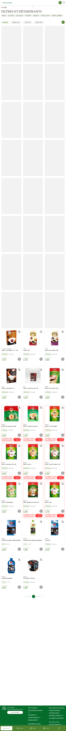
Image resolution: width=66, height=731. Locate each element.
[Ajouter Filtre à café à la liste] (62, 483)
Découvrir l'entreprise (55, 724)
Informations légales (54, 713)
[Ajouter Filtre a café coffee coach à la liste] (62, 369)
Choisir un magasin (7, 2)
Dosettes (4, 15)
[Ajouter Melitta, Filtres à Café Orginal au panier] (62, 435)
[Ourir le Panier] (64, 3)
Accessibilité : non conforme (56, 718)
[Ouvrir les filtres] (63, 22)
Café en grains (19, 15)
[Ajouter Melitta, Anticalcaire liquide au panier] (19, 587)
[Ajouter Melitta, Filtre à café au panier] (62, 511)
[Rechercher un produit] (60, 2)
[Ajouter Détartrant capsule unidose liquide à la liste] (19, 521)
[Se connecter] (59, 728)
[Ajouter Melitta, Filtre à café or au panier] (41, 473)
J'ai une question (15, 712)
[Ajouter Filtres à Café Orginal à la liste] (62, 407)
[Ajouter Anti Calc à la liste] (62, 521)
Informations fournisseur (56, 715)
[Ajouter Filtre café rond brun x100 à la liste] (19, 407)
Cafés (4, 7)
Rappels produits (33, 720)
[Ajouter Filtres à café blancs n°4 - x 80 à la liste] (19, 331)
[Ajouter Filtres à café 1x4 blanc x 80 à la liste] (62, 445)
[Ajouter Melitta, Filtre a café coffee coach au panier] (62, 397)
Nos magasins (32, 714)
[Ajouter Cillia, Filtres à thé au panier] (41, 359)
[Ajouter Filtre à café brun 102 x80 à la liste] (41, 407)
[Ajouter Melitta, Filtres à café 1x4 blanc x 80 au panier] (62, 473)
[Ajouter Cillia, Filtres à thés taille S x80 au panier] (62, 359)
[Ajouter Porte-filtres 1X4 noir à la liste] (41, 559)
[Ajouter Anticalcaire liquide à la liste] (19, 559)
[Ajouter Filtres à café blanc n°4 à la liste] (19, 369)
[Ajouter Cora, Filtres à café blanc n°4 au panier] (19, 397)
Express (34, 728)
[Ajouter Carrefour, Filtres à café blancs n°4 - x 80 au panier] (19, 359)
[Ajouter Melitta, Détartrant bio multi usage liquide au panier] (41, 549)
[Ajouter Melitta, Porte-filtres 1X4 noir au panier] (41, 587)
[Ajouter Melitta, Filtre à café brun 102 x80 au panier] (41, 435)
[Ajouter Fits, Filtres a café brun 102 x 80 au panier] (41, 397)
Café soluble (28, 15)
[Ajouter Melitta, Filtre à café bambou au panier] (19, 511)
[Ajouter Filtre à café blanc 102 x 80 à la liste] (19, 445)
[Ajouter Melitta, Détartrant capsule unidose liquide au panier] (19, 549)
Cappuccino (36, 15)
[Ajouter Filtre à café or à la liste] (41, 445)
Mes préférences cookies (34, 723)
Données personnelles (54, 710)
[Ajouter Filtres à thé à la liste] (41, 331)
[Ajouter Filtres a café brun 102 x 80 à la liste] (41, 369)
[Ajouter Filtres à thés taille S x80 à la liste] (62, 331)
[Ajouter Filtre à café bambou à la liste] (19, 483)
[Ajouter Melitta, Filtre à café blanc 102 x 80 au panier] (19, 473)
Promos (47, 728)
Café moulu (11, 15)
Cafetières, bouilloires (57, 15)
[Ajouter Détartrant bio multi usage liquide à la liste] (41, 521)
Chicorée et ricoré (45, 15)
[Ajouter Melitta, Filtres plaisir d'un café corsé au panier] (41, 511)
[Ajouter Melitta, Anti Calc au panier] (62, 549)
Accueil (7, 728)
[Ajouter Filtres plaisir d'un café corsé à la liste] (41, 483)
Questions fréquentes (34, 717)
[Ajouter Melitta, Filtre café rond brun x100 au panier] (19, 435)
